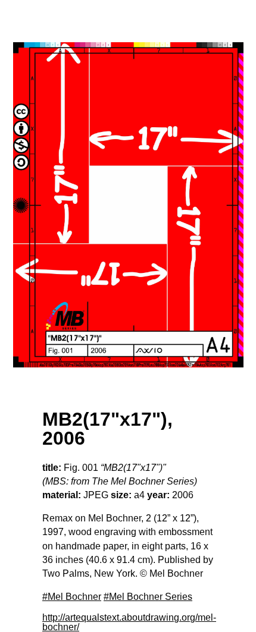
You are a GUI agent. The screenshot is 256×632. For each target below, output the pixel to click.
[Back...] (128, 204)
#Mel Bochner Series (148, 597)
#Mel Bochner (71, 597)
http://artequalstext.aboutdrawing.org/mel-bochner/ (129, 622)
